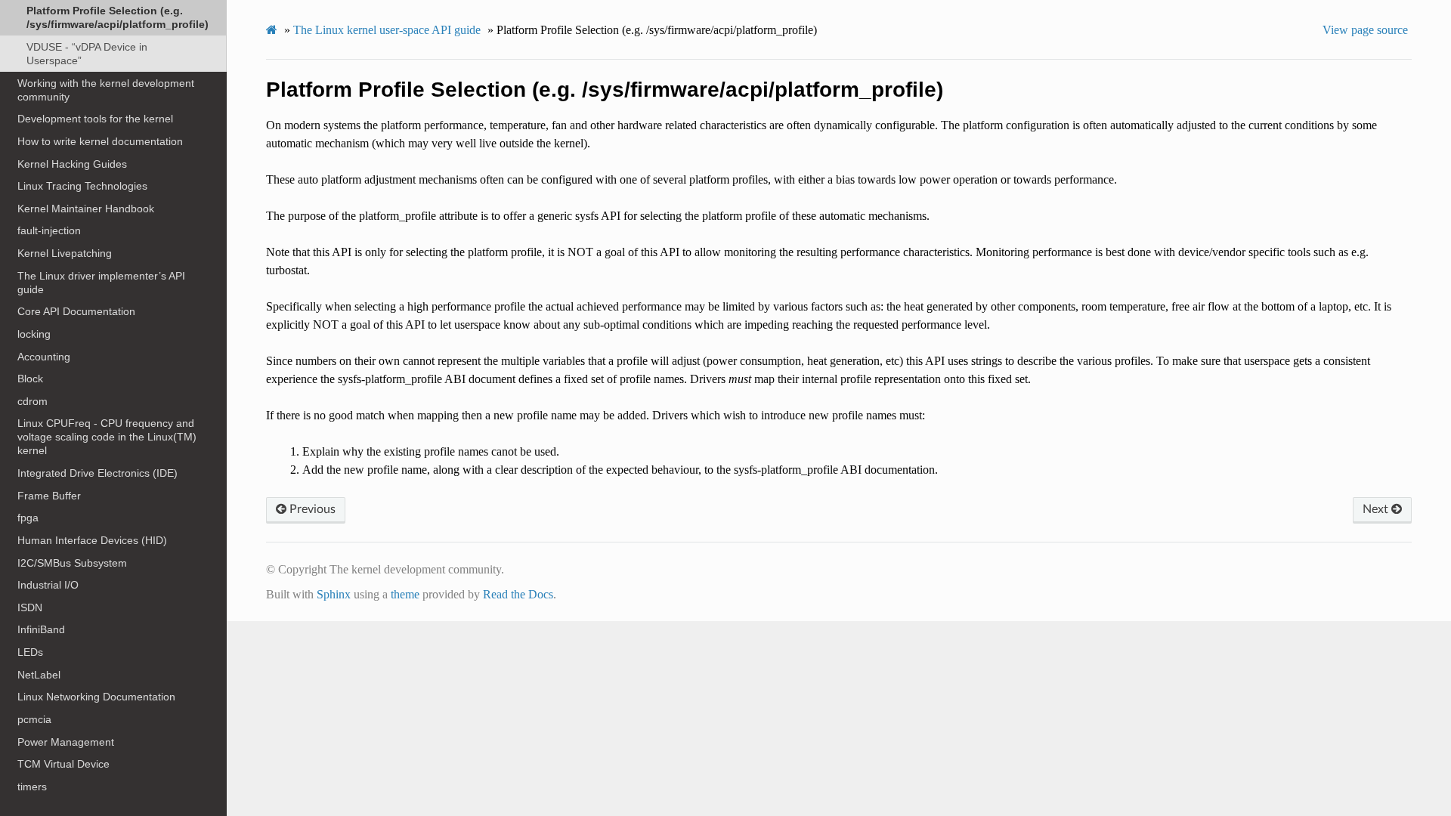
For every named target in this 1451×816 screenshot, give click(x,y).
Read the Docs (518, 594)
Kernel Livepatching (64, 253)
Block (30, 378)
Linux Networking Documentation (96, 697)
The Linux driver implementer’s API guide (101, 282)
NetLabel (38, 675)
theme (405, 594)
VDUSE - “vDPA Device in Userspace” (86, 53)
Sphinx (334, 594)
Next (1377, 509)
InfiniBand (41, 629)
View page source (1365, 29)
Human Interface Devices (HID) (92, 540)
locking (34, 334)
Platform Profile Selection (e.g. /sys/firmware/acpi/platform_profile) (117, 17)
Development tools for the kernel (95, 119)
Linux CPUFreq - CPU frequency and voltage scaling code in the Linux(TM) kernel (106, 436)
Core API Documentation (76, 311)
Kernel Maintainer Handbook (85, 208)
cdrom (32, 401)
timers (32, 786)
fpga (28, 518)
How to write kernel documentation (100, 141)
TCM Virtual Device (63, 764)
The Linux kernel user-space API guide (387, 29)
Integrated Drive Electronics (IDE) (97, 473)
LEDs (30, 652)
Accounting (43, 357)
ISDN (29, 607)
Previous (311, 509)
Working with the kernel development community (105, 90)
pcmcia (34, 719)
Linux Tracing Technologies (82, 186)
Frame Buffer (49, 496)
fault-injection (49, 230)
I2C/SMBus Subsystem (72, 563)
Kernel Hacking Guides (72, 164)
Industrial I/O (48, 585)
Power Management (65, 742)
